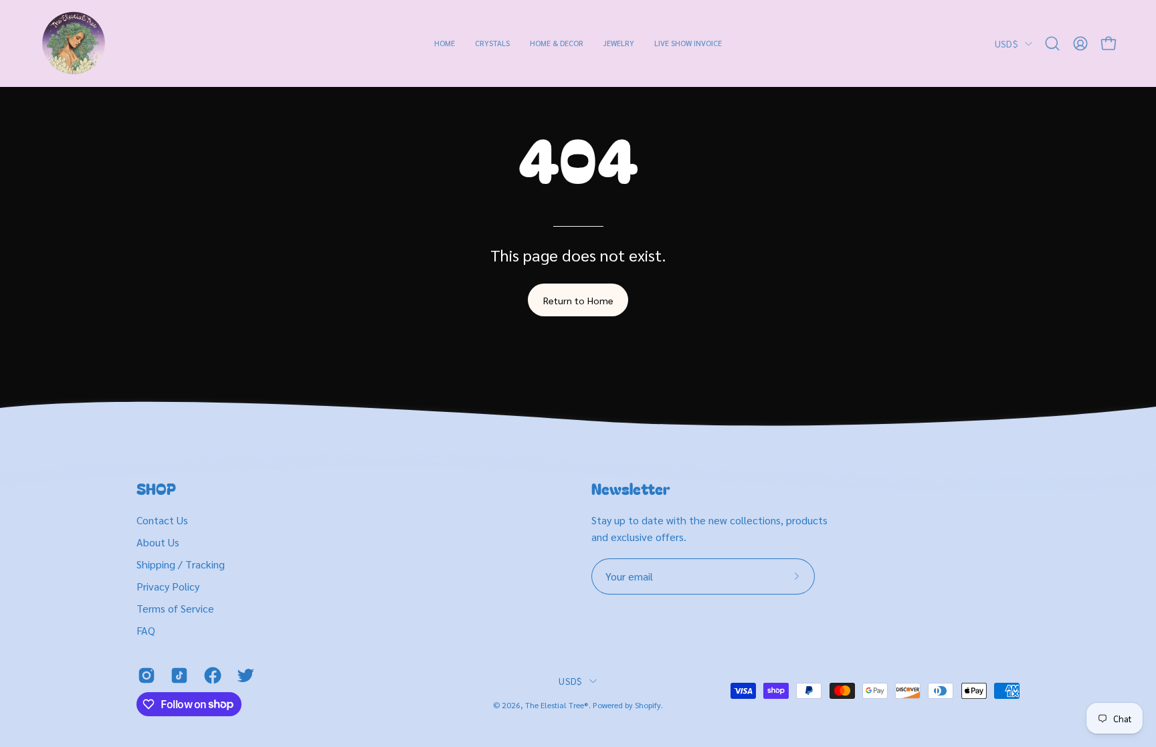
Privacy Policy (167, 586)
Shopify (648, 705)
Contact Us (162, 520)
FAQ (145, 630)
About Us (157, 542)
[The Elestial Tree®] (73, 43)
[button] (492, 43)
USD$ (1006, 43)
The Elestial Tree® (557, 705)
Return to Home (578, 300)
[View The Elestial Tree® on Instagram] (144, 675)
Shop (156, 488)
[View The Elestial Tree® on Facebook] (210, 675)
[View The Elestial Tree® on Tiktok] (177, 675)
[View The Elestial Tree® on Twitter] (243, 675)
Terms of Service (175, 608)
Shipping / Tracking (180, 564)
